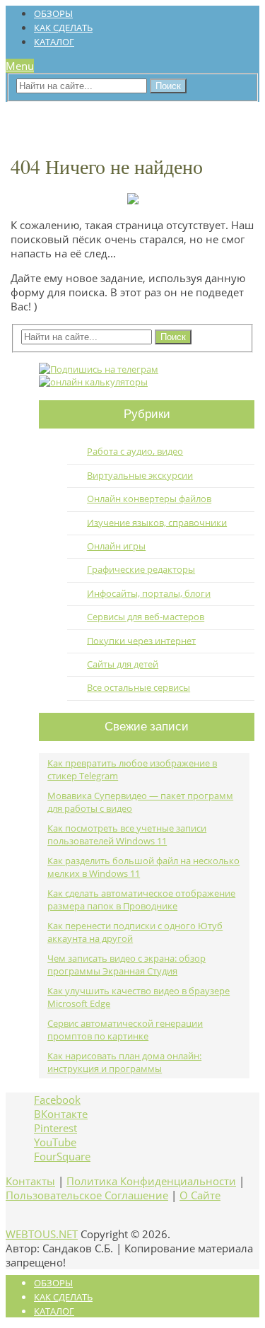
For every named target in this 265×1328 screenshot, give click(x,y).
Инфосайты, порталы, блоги (149, 593)
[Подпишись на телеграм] (98, 369)
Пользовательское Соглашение (87, 1195)
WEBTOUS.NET (42, 1234)
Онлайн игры (116, 546)
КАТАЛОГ (54, 41)
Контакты (30, 1181)
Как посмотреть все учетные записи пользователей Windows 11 (126, 834)
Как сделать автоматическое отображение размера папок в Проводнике (141, 899)
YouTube (55, 1142)
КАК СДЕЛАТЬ (63, 27)
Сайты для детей (122, 664)
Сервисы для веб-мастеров (145, 616)
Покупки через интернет (141, 640)
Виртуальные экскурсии (140, 475)
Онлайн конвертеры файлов (149, 498)
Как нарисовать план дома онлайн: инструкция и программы (124, 1062)
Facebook (57, 1100)
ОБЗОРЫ (53, 13)
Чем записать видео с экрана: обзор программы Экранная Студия (126, 964)
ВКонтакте (61, 1114)
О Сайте (199, 1195)
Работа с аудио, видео (135, 451)
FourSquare (62, 1156)
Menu (20, 66)
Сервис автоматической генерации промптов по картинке (125, 1029)
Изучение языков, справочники (157, 522)
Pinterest (55, 1128)
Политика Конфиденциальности (151, 1181)
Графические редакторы (141, 569)
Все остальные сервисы (138, 687)
